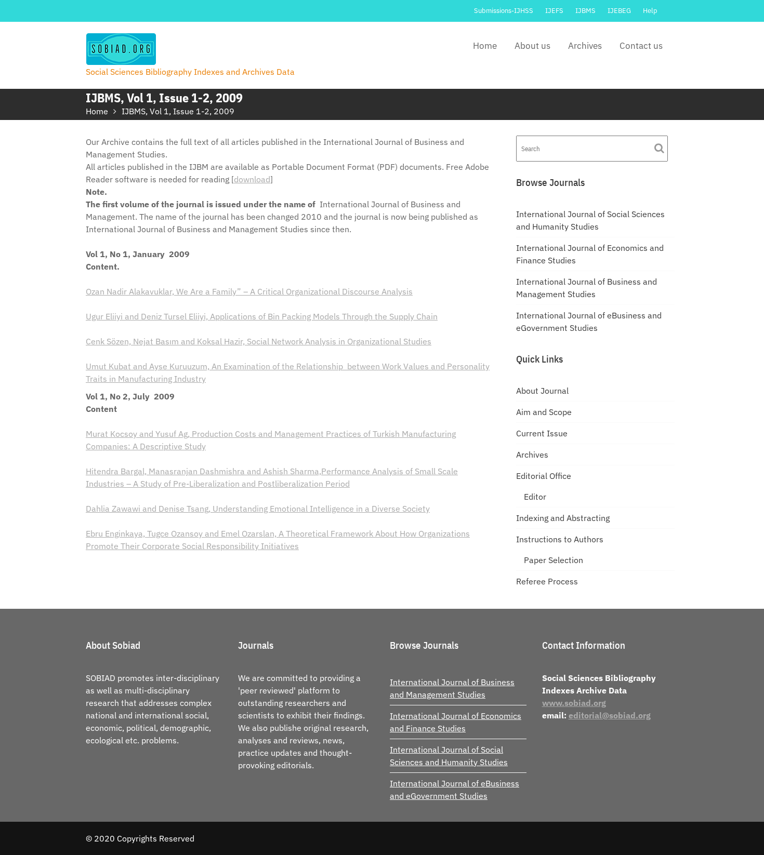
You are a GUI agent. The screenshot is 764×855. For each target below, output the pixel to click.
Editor (535, 496)
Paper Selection (553, 560)
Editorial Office (543, 476)
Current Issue (542, 433)
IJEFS (554, 10)
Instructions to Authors (559, 539)
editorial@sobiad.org (610, 715)
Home (485, 45)
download (252, 179)
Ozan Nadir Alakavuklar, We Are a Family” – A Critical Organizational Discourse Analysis (249, 291)
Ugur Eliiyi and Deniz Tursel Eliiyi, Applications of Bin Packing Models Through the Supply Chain (262, 316)
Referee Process (547, 581)
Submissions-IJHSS (503, 10)
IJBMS (585, 10)
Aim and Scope (544, 412)
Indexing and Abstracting (563, 518)
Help (650, 10)
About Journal (542, 390)
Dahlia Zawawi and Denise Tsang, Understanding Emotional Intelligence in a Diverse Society (258, 508)
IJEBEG (619, 10)
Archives (585, 45)
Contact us (641, 45)
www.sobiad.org (574, 703)
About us (532, 45)
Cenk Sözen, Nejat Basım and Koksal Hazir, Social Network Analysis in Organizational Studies (258, 341)
